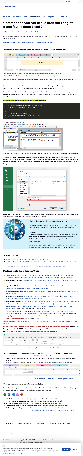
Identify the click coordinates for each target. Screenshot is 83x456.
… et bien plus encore (12, 311)
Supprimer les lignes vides (70, 280)
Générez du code (65, 275)
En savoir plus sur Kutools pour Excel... (42, 348)
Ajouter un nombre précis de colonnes (34, 296)
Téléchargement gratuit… (65, 410)
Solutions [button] (6, 17)
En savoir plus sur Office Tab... (44, 379)
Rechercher (63, 17)
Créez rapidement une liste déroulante (34, 291)
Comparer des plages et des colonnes (30, 298)
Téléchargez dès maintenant (44, 247)
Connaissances (25, 423)
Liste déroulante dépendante (57, 291)
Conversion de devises (53, 316)
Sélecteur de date (59, 304)
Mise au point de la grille (29, 301)
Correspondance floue (40, 288)
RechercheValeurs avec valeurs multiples (58, 286)
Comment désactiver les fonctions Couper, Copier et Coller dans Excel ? (28, 259)
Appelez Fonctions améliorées (63, 277)
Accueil (10, 423)
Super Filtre (62, 306)
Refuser (75, 449)
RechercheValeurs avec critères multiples (31, 286)
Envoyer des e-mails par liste (47, 306)
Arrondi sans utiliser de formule (55, 283)
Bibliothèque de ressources (32, 304)
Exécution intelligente (50, 275)
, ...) (22, 316)
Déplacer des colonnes (53, 296)
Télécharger (16, 17)
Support (51, 17)
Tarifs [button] (25, 17)
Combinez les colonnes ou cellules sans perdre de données (24, 283)
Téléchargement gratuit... (65, 348)
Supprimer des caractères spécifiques (42, 311)
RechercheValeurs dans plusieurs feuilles (18, 288)
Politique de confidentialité (60, 423)
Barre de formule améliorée (61, 301)
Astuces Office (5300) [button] (38, 17)
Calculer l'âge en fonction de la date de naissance (36, 313)
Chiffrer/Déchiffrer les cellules (27, 306)
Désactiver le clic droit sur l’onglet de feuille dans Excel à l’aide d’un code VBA (27, 42)
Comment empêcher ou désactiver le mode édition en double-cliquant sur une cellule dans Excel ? (36, 266)
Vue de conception (45, 301)
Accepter (66, 449)
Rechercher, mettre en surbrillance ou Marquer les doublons (41, 280)
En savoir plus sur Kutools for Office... (42, 410)
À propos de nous (14, 433)
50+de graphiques (65, 311)
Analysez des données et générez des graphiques (38, 277)
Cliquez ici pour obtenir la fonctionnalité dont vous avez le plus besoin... (33, 331)
